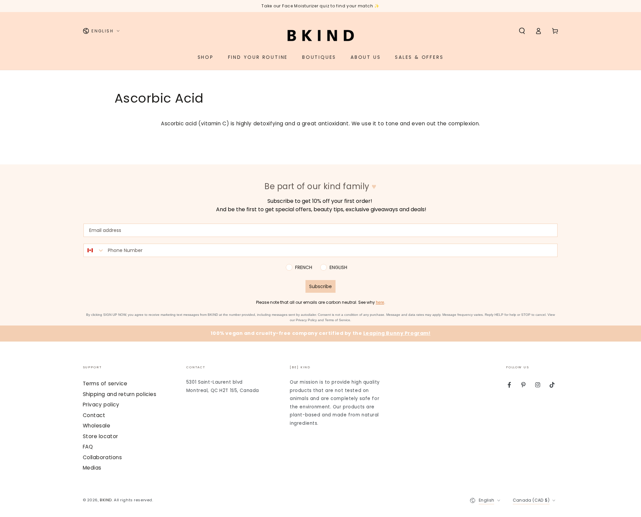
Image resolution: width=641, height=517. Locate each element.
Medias (92, 467)
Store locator (100, 436)
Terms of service (105, 383)
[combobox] (94, 250)
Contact (94, 415)
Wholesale (97, 425)
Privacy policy (101, 404)
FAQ (88, 446)
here (380, 302)
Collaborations (102, 457)
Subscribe (320, 286)
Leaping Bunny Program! (397, 333)
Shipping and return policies (120, 394)
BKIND (106, 500)
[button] (522, 31)
